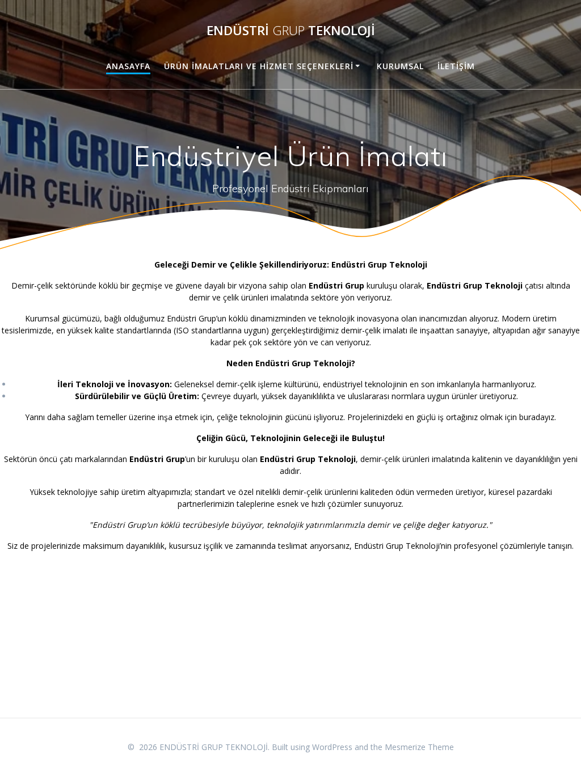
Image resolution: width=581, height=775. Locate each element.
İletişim (456, 66)
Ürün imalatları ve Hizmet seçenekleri (258, 66)
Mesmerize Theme (419, 747)
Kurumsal (400, 66)
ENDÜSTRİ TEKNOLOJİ (291, 30)
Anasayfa (128, 66)
